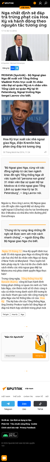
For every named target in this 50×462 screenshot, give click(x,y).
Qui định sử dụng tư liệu (20, 420)
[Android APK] (9, 435)
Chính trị (28, 396)
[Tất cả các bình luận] (4, 458)
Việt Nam (5, 396)
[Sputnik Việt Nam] (8, 4)
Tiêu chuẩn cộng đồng (20, 424)
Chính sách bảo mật (10, 427)
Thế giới (6, 314)
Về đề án (5, 420)
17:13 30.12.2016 (9, 30)
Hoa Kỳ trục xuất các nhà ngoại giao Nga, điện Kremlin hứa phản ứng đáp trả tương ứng (24, 142)
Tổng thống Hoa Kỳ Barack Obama (22, 280)
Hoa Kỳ (15, 314)
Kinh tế (39, 396)
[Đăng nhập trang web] (40, 3)
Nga (22, 314)
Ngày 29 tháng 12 (12, 251)
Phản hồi (5, 424)
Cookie (34, 424)
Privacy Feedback (27, 427)
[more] (45, 152)
